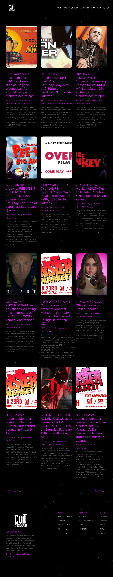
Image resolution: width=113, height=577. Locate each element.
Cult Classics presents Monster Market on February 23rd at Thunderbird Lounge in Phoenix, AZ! (20, 424)
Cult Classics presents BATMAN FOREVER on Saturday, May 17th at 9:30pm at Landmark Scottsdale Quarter (56, 85)
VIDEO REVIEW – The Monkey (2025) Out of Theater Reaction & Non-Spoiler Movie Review (91, 192)
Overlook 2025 (52, 210)
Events (9, 103)
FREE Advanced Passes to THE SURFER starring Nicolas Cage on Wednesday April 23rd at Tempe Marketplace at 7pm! (20, 85)
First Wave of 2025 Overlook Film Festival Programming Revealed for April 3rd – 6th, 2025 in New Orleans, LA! (56, 194)
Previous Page (13, 491)
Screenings (31, 103)
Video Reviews (87, 207)
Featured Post (53, 103)
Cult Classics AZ (13, 532)
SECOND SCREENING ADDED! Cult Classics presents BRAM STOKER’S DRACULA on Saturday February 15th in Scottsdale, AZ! (56, 426)
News (24, 103)
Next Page (101, 491)
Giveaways (17, 103)
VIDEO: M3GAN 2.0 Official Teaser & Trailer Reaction (90, 305)
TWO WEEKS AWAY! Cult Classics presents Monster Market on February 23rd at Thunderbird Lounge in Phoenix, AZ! (55, 312)
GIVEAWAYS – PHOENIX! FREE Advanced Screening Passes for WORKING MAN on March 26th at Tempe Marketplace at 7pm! (91, 85)
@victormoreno (25, 100)
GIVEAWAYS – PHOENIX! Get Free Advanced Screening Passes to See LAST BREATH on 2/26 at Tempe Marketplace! (21, 311)
